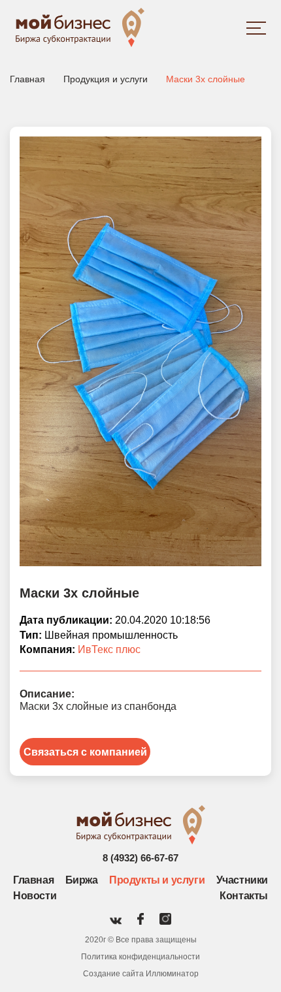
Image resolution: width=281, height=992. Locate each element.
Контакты (244, 895)
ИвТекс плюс (109, 649)
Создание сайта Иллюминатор (141, 973)
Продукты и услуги (157, 880)
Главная (33, 880)
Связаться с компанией (85, 752)
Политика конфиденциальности (140, 956)
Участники (242, 880)
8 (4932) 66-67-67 (140, 857)
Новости (34, 895)
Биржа (81, 880)
